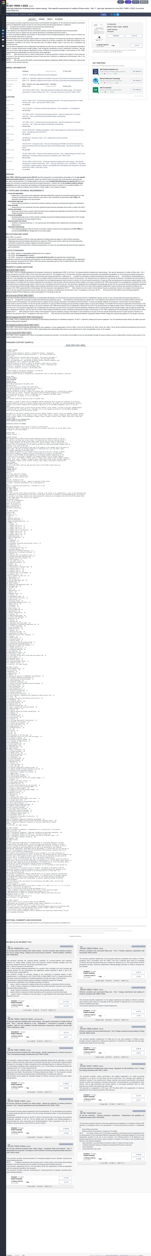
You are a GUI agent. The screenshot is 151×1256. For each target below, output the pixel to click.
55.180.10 (108, 981)
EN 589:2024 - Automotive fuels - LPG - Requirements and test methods (45, 138)
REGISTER (144, 2)
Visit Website (137, 71)
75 (111, 52)
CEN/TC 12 (31, 14)
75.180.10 (23, 14)
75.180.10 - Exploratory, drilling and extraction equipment (39, 75)
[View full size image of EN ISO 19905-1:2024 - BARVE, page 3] (98, 32)
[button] (103, 14)
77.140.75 (44, 1010)
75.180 (114, 52)
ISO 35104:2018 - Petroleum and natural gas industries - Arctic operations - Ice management (51, 108)
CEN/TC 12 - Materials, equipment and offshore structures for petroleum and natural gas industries (52, 78)
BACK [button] (6, 14)
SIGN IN (135, 2)
